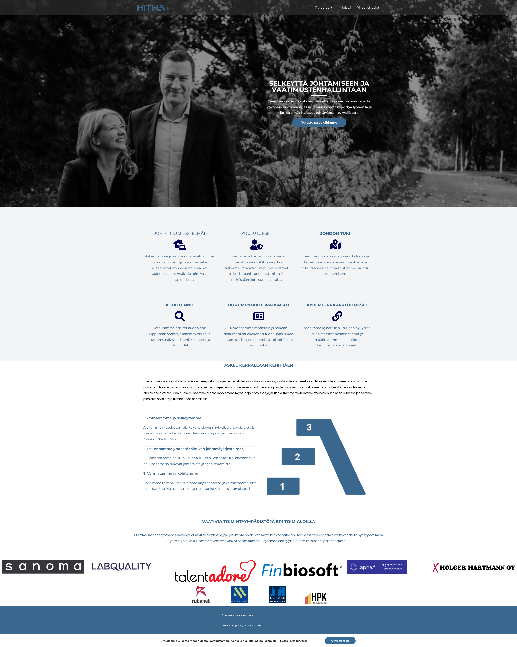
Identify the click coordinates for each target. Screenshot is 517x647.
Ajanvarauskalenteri (237, 615)
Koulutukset (256, 233)
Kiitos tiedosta (340, 641)
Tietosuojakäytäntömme (241, 625)
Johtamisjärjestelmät (180, 233)
